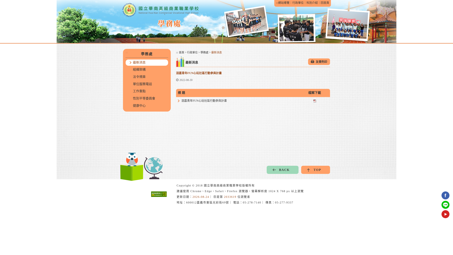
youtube (445, 214)
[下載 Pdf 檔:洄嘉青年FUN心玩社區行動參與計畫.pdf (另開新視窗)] (314, 100)
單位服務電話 (142, 84)
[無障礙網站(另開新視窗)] (158, 194)
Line (445, 205)
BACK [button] (284, 170)
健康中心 (139, 105)
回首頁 (325, 2)
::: (277, 2)
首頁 (181, 52)
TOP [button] (317, 170)
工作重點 (139, 91)
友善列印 (321, 61)
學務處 (204, 52)
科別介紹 (312, 2)
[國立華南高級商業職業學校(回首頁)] (160, 10)
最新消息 (139, 62)
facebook (445, 195)
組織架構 (139, 69)
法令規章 (139, 77)
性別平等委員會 (144, 98)
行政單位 (298, 2)
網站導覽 (283, 2)
